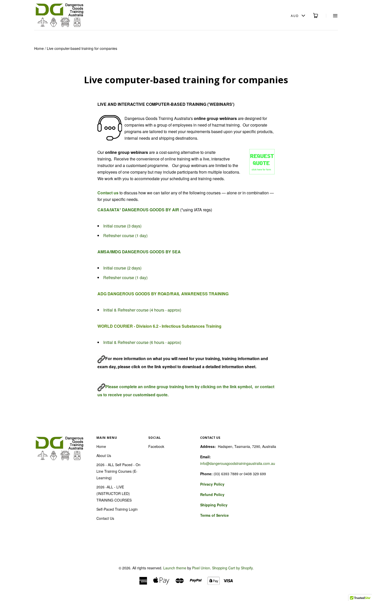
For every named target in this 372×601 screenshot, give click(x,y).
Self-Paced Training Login (117, 509)
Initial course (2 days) (122, 268)
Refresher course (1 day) (125, 235)
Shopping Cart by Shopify (232, 567)
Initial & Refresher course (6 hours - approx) (142, 342)
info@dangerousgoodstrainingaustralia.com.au (237, 463)
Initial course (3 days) (122, 226)
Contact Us (105, 518)
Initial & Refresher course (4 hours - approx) (142, 310)
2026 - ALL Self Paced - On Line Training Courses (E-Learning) (118, 471)
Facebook (156, 446)
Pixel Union (201, 567)
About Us (103, 455)
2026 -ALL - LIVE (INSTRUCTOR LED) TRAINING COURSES (114, 493)
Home (39, 48)
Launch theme (174, 567)
